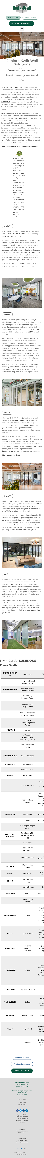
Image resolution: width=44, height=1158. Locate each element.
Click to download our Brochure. (19, 146)
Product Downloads (22, 1131)
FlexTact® (22, 80)
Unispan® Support (30, 75)
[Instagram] (23, 1110)
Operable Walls (14, 70)
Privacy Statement (22, 1142)
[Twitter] (20, 1110)
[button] (22, 29)
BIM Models (22, 1133)
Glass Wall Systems (28, 70)
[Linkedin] (26, 1110)
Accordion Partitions (14, 75)
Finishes (22, 1129)
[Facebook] (17, 1110)
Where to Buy (22, 1138)
